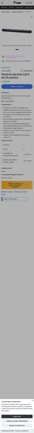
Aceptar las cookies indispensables (17, 421)
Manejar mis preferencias (17, 425)
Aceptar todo (17, 416)
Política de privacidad (7, 431)
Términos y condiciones (21, 431)
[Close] (32, 400)
